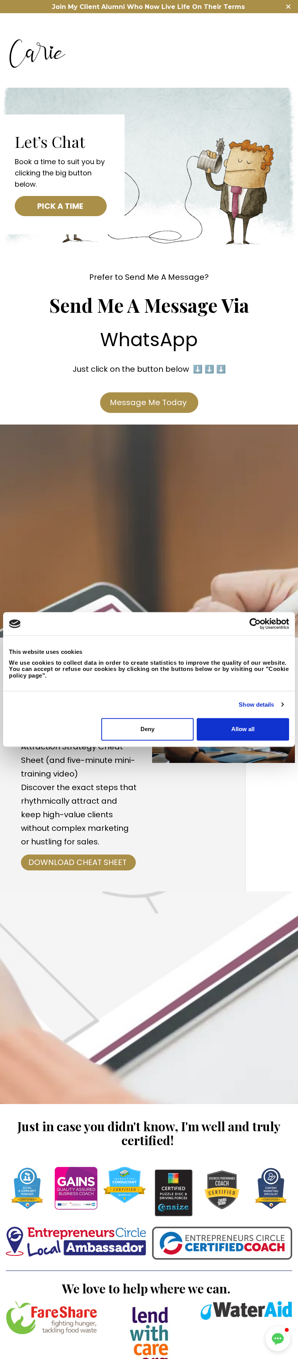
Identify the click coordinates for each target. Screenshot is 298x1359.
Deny (147, 729)
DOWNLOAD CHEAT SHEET (78, 862)
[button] (277, 1338)
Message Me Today (149, 402)
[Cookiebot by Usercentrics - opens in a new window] (255, 623)
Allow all (243, 729)
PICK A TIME (61, 206)
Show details (256, 704)
